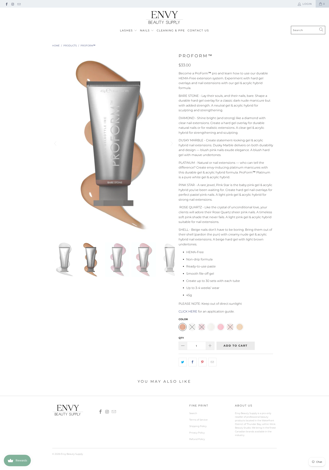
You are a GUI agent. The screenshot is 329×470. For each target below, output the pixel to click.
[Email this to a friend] (212, 362)
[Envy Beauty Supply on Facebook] (6, 3)
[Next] (171, 144)
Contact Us (198, 30)
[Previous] (56, 144)
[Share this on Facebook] (192, 362)
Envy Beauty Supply (72, 454)
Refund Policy (197, 439)
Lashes (127, 30)
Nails (145, 30)
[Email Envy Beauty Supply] (19, 3)
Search (193, 413)
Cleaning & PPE (171, 30)
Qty (181, 337)
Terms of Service (198, 419)
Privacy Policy (197, 432)
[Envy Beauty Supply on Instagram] (12, 3)
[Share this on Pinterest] (202, 362)
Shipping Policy (198, 426)
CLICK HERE (188, 311)
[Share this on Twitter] (183, 362)
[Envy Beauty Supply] (164, 18)
